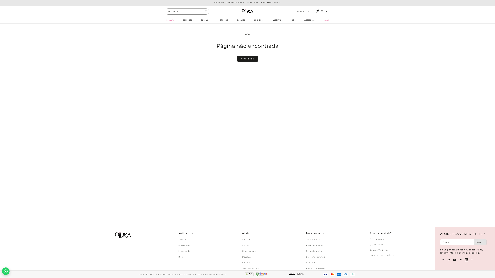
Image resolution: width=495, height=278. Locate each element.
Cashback (246, 239)
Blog (180, 257)
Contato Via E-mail (379, 250)
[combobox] (187, 11)
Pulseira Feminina (315, 245)
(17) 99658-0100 (377, 239)
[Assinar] (480, 242)
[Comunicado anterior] (171, 2)
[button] (171, 20)
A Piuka (182, 239)
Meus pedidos (248, 251)
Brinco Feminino (314, 251)
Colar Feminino (313, 239)
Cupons (246, 245)
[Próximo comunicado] (324, 2)
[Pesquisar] (206, 11)
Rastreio (246, 262)
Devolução (247, 257)
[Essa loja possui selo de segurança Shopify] (249, 274)
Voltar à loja (247, 59)
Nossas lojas (184, 245)
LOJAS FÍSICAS (301, 11)
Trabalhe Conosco (250, 268)
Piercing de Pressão (315, 268)
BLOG (310, 11)
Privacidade (184, 251)
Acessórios (311, 262)
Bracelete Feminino (315, 257)
